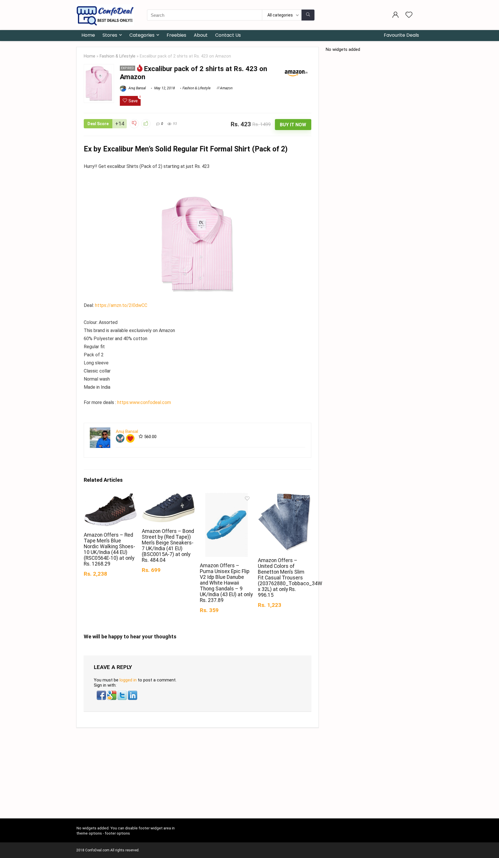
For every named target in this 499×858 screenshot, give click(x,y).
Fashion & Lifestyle (117, 56)
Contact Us (228, 35)
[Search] (307, 15)
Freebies (176, 35)
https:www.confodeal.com (144, 402)
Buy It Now (293, 124)
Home (88, 35)
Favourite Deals (401, 35)
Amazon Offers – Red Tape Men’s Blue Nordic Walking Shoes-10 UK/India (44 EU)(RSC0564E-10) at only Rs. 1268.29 (109, 549)
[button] (102, 693)
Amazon (226, 88)
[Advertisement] (249, 775)
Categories (141, 35)
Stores (110, 35)
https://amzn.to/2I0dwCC (120, 305)
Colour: (91, 322)
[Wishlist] (408, 15)
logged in (128, 680)
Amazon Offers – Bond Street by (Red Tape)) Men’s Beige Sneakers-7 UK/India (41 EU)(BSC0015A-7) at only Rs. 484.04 (168, 545)
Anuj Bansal (137, 88)
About (201, 35)
